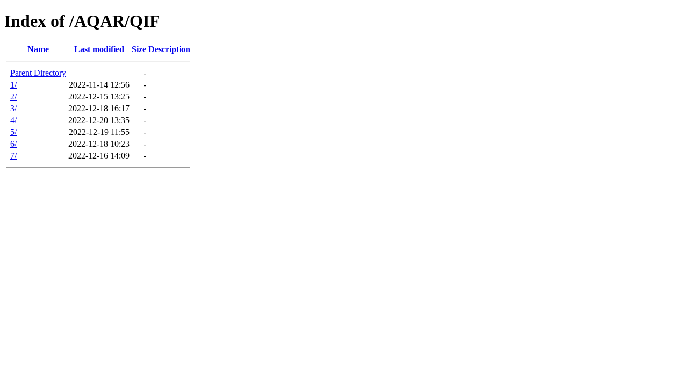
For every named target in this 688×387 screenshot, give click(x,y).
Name (38, 49)
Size (139, 49)
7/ (13, 155)
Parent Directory (38, 72)
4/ (13, 120)
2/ (13, 96)
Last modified (99, 49)
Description (169, 49)
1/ (13, 84)
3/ (13, 108)
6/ (13, 143)
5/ (13, 132)
